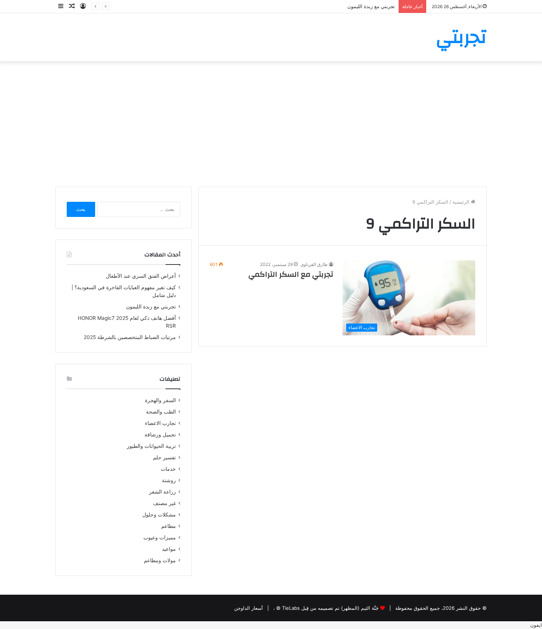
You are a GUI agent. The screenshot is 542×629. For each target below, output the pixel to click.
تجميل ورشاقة (160, 435)
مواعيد (169, 549)
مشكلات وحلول (159, 515)
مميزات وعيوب (159, 537)
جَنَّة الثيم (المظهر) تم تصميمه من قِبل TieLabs (330, 608)
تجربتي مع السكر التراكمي (291, 274)
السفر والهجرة (160, 400)
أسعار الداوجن (248, 608)
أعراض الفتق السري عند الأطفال (141, 276)
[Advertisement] (271, 124)
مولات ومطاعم (160, 560)
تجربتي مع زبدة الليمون (371, 6)
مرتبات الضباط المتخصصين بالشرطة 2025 (130, 337)
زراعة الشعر (162, 492)
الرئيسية (461, 202)
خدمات (168, 469)
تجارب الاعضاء (160, 423)
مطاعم (168, 526)
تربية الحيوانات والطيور (151, 446)
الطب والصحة (161, 412)
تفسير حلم (164, 457)
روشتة (169, 480)
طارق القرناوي (314, 264)
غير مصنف (164, 503)
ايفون (536, 625)
